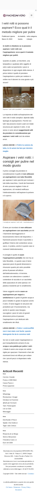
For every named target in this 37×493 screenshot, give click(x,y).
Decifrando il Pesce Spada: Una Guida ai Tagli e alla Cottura (10, 423)
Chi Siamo (9, 487)
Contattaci (31, 473)
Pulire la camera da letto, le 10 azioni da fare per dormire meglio (18, 148)
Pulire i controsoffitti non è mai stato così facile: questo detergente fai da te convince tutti (18, 331)
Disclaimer (18, 490)
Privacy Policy (25, 487)
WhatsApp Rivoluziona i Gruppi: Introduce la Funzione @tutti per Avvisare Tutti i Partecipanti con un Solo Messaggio (10, 403)
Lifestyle (29, 39)
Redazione (17, 487)
